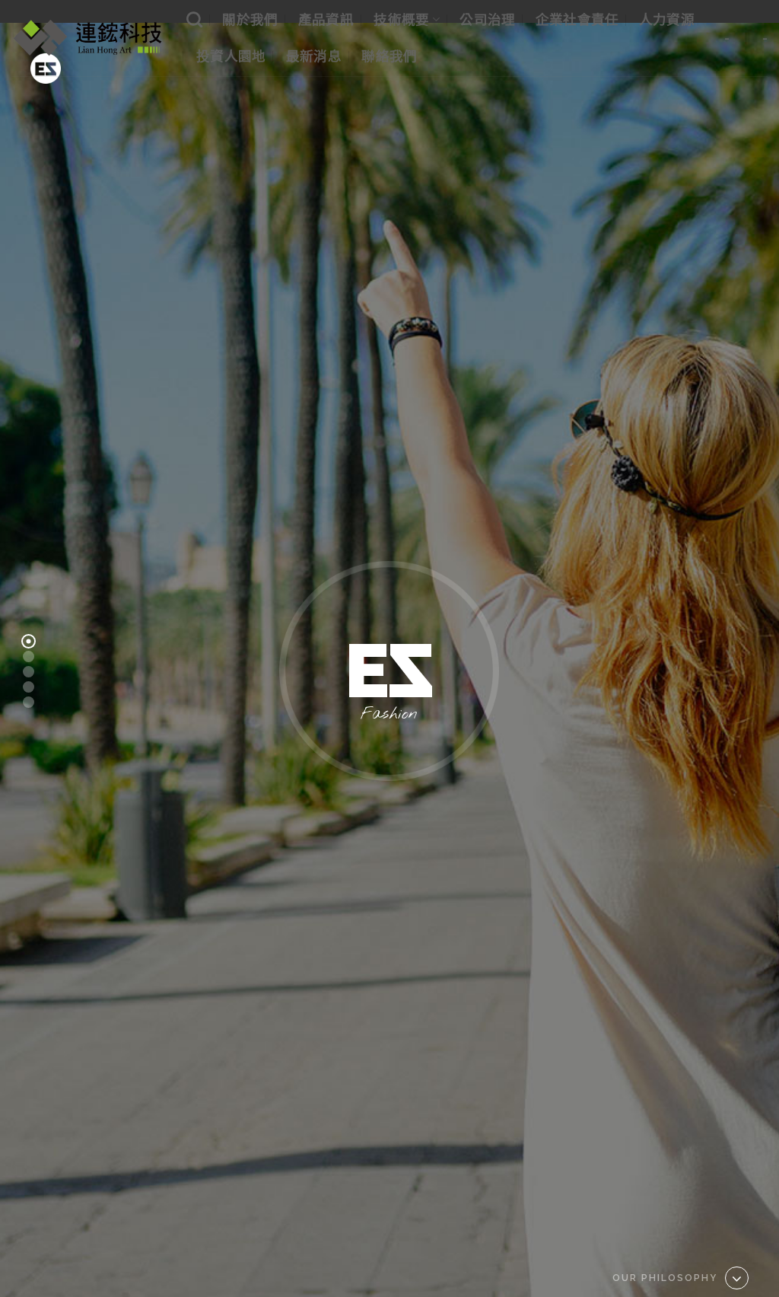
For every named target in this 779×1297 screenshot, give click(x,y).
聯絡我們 (389, 56)
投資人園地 (231, 56)
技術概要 (401, 19)
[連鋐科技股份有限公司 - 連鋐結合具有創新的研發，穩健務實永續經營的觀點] (87, 38)
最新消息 (314, 56)
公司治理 (487, 19)
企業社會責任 (577, 19)
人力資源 (667, 19)
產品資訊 (326, 19)
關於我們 (250, 19)
